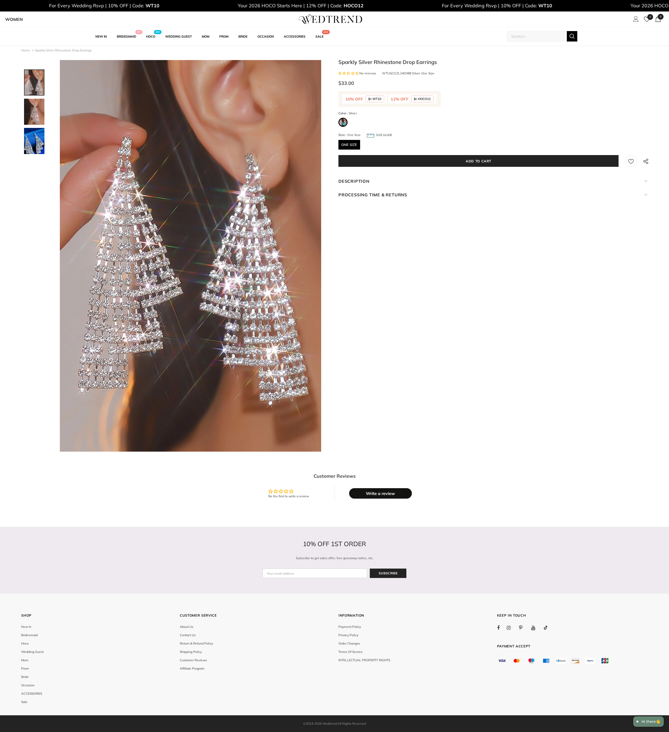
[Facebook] (501, 627)
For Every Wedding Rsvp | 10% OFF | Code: (104, 6)
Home (25, 50)
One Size (349, 145)
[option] (190, 256)
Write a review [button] (380, 493)
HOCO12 (424, 99)
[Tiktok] (548, 627)
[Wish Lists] (631, 161)
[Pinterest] (523, 627)
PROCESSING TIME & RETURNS (372, 194)
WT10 (376, 99)
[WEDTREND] (330, 19)
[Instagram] (511, 627)
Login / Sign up (635, 20)
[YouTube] (536, 627)
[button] (348, 73)
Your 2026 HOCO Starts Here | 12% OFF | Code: (301, 6)
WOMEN (14, 19)
